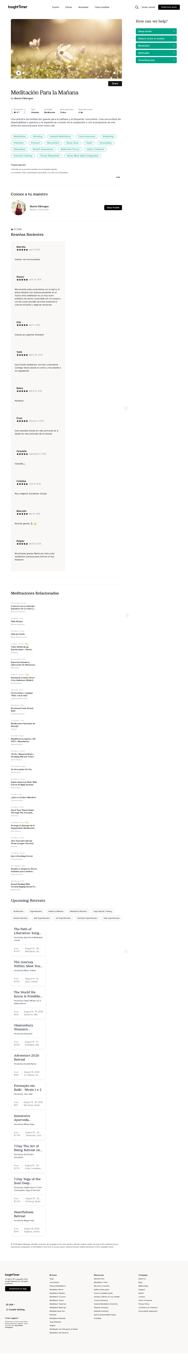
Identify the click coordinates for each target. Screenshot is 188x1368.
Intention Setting (23, 155)
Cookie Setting (17, 1309)
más (118, 177)
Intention (19, 142)
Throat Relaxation (50, 155)
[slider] (23, 73)
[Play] (18, 73)
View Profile (113, 207)
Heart (89, 142)
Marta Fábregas (23, 98)
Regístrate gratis (169, 7)
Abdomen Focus (70, 149)
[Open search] (136, 7)
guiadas (35, 112)
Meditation (20, 136)
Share (115, 83)
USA (11, 1304)
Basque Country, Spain (39, 209)
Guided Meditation (60, 136)
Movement (53, 142)
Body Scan (73, 142)
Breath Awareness (43, 149)
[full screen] (107, 73)
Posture (35, 142)
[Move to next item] (126, 408)
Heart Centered (95, 149)
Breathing (108, 136)
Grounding (106, 142)
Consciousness (86, 136)
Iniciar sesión (148, 7)
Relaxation (19, 149)
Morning (37, 136)
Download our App (17, 1288)
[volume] (115, 73)
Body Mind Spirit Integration (82, 155)
